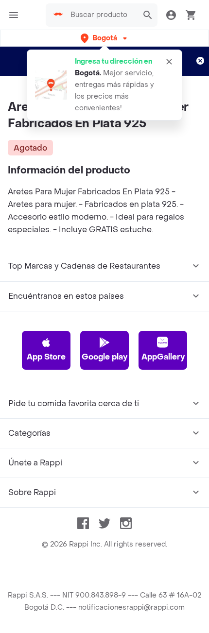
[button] (105, 38)
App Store (46, 357)
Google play (104, 357)
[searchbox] (102, 15)
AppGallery (163, 357)
